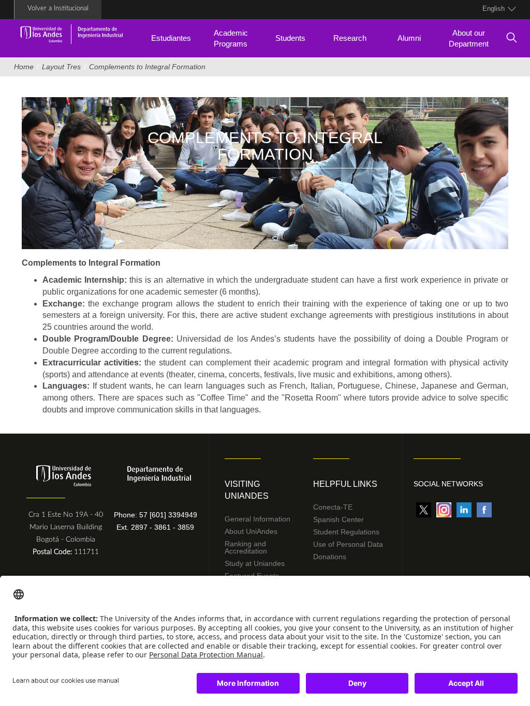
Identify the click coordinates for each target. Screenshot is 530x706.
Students (290, 38)
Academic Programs (231, 38)
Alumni (409, 38)
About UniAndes (251, 531)
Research (349, 38)
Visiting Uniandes (247, 490)
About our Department (469, 38)
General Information (257, 519)
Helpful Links (345, 484)
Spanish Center (338, 519)
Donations (329, 556)
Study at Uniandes (255, 563)
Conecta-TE (332, 507)
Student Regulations (346, 531)
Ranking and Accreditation (246, 547)
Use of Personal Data (348, 544)
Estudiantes (171, 38)
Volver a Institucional (58, 8)
